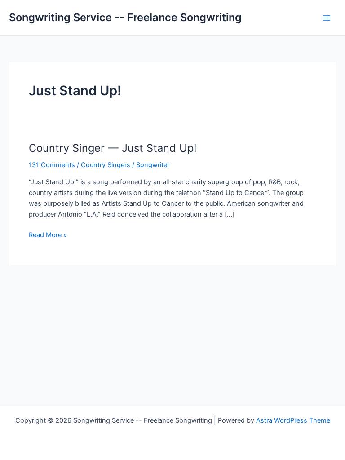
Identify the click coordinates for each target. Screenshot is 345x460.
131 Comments (52, 165)
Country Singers (105, 165)
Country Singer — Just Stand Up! (113, 148)
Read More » (48, 235)
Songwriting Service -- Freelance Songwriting (125, 17)
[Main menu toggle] (326, 18)
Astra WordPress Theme (293, 420)
